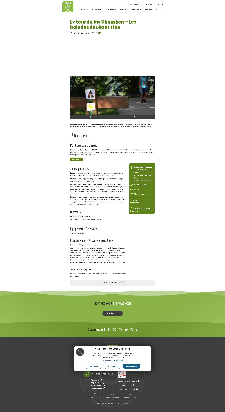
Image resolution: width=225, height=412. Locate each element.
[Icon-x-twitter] (114, 329)
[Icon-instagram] (120, 329)
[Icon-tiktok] (137, 329)
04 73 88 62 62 (140, 185)
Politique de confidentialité (112, 360)
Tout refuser (93, 366)
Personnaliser (112, 366)
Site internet (139, 194)
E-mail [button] (136, 189)
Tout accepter (131, 366)
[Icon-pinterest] (131, 329)
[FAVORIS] (162, 9)
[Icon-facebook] (108, 329)
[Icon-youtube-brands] (126, 329)
